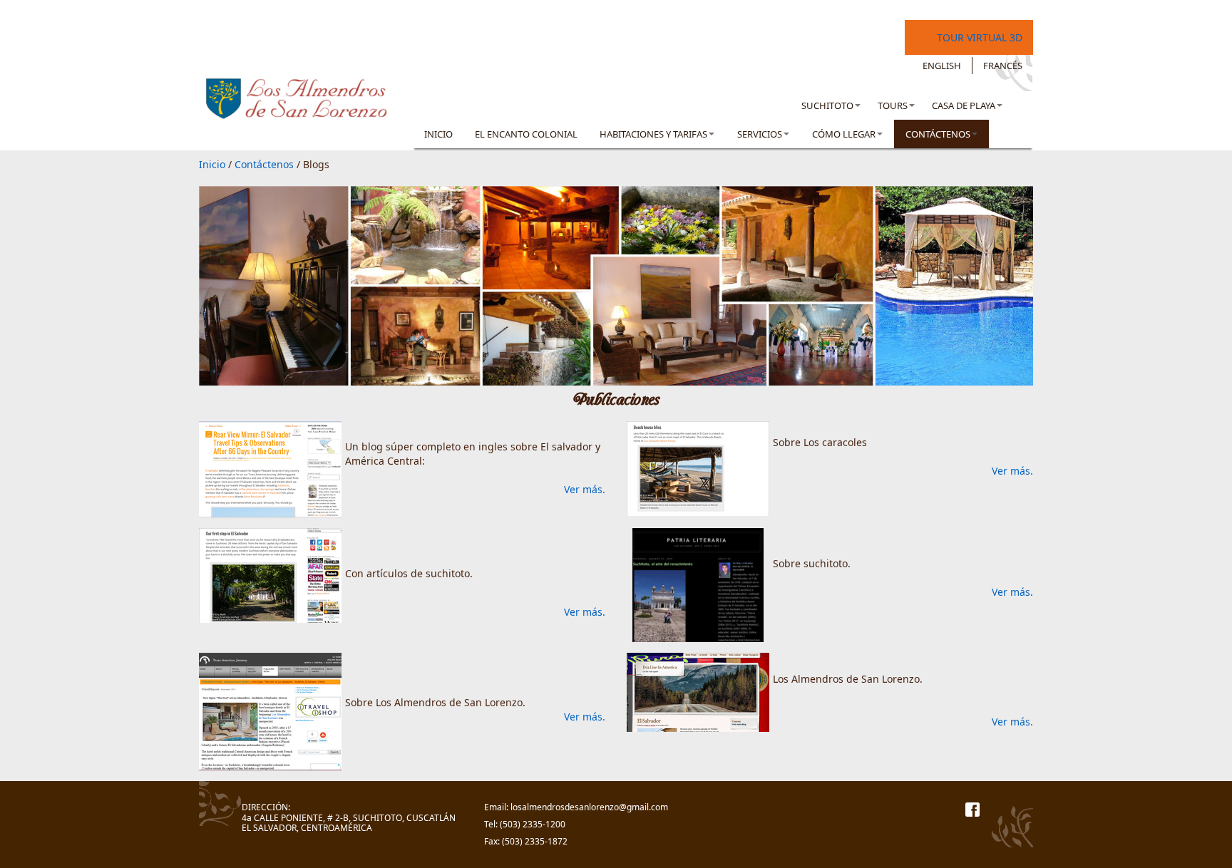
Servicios (759, 134)
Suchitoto (827, 105)
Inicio (438, 134)
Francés (1002, 65)
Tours (893, 105)
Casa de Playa (963, 105)
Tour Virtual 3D (979, 37)
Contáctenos (937, 134)
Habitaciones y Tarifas (653, 134)
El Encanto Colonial (526, 134)
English (942, 65)
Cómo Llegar (844, 134)
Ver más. (584, 489)
